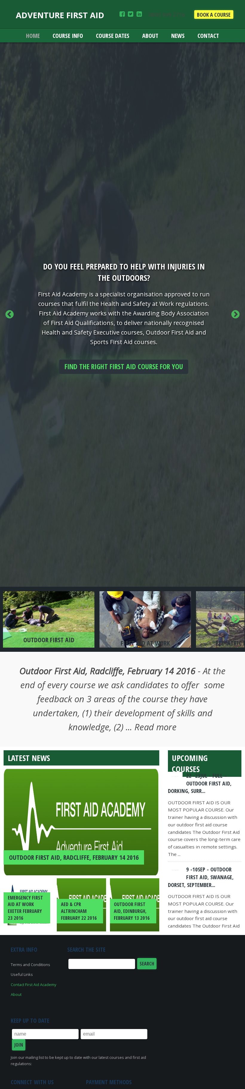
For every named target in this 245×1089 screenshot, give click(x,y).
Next (235, 314)
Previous (9, 314)
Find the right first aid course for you (124, 366)
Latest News (29, 757)
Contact (208, 36)
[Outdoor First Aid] (48, 619)
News (178, 36)
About (150, 36)
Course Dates (112, 36)
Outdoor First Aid (48, 639)
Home (33, 36)
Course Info (68, 36)
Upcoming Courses (190, 763)
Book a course (214, 14)
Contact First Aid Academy (33, 984)
